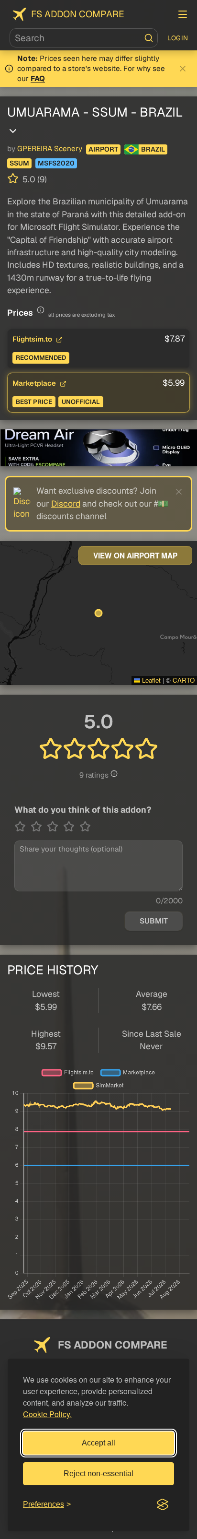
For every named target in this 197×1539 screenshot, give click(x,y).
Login (177, 38)
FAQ (38, 78)
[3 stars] (55, 826)
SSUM (19, 163)
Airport (103, 149)
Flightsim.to (33, 338)
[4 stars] (71, 826)
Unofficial (81, 402)
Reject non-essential (98, 1473)
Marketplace (35, 383)
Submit (154, 921)
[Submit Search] (148, 37)
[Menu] (182, 14)
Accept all (98, 1443)
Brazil (153, 149)
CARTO (184, 680)
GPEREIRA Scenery (49, 149)
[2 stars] (39, 826)
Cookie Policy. (47, 1414)
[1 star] (22, 826)
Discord (65, 503)
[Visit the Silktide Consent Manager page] (162, 1504)
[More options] (13, 131)
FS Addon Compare (77, 14)
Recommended (41, 358)
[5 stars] (85, 826)
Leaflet (150, 680)
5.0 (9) (34, 179)
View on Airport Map (135, 555)
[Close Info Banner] (182, 68)
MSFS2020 (56, 163)
